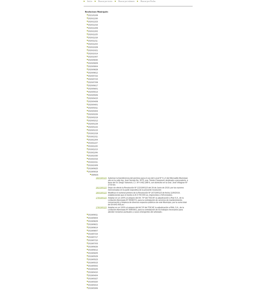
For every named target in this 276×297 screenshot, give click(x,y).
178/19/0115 (101, 207)
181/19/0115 (101, 188)
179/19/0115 (101, 198)
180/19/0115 (101, 193)
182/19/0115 (101, 178)
